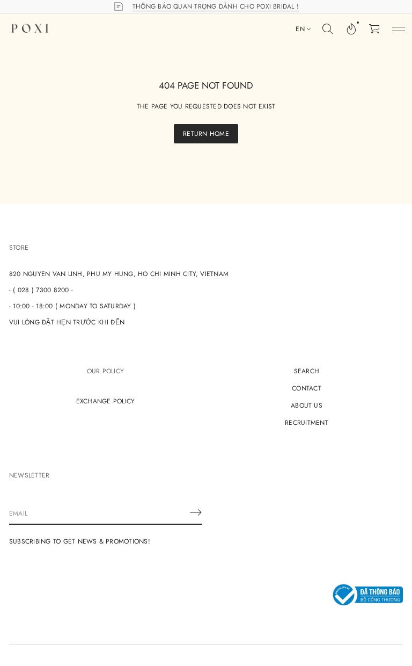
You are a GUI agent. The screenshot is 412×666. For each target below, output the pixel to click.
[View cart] (375, 29)
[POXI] (30, 29)
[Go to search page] (328, 29)
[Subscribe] (195, 512)
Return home (206, 134)
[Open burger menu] (398, 29)
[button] (328, 29)
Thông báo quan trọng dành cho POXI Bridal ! (216, 6)
